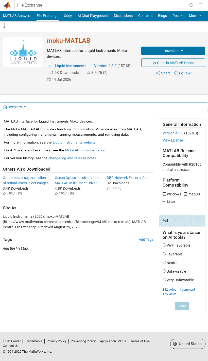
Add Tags (146, 239)
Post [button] (176, 16)
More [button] (193, 16)
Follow (184, 73)
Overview (15, 107)
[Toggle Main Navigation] (200, 5)
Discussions (123, 16)
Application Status (113, 341)
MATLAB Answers (17, 16)
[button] (48, 72)
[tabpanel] (104, 219)
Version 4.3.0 (105, 66)
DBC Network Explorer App (128, 178)
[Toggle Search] (191, 5)
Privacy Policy (56, 341)
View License (173, 140)
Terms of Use (140, 341)
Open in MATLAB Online (175, 63)
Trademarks (33, 341)
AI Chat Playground (93, 16)
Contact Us (11, 346)
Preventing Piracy (83, 341)
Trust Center (12, 341)
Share (166, 73)
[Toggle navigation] (4, 26)
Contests (145, 16)
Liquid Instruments (70, 66)
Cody (68, 16)
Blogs (162, 16)
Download (172, 51)
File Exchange (29, 5)
